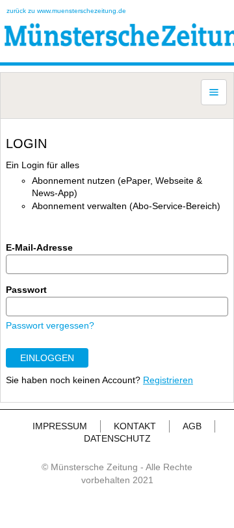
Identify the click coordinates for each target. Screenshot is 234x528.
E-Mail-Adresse (39, 247)
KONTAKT (135, 426)
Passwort (26, 289)
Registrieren (168, 380)
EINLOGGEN (47, 358)
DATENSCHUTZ (117, 438)
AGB (192, 426)
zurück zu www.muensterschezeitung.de (66, 10)
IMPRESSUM (59, 426)
